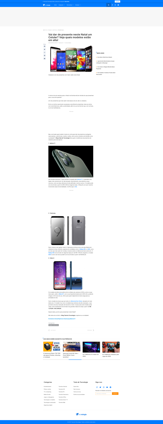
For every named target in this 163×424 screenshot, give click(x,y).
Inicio (46, 29)
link (76, 186)
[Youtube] (107, 387)
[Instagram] (103, 387)
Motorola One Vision (76, 301)
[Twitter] (100, 387)
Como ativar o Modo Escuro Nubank (104, 57)
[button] (44, 46)
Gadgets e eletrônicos (52, 29)
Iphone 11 (79, 179)
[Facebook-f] (97, 387)
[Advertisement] (81, 17)
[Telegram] (110, 387)
